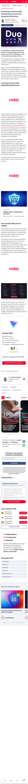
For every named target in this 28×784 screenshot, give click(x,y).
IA (25, 5)
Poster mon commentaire (14, 501)
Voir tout (24, 397)
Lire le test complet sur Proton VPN (13, 357)
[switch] (23, 2)
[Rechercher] (4, 2)
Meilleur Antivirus (17, 5)
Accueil (3, 8)
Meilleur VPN (5, 5)
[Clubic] (14, 2)
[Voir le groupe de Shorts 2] (10, 434)
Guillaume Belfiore (11, 19)
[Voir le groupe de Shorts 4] (14, 434)
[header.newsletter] (7, 2)
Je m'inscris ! (14, 463)
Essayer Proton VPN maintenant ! (14, 363)
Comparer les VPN (14, 526)
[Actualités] (5, 780)
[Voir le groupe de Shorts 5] (16, 434)
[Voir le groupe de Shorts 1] (9, 434)
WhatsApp (15, 442)
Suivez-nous (7, 25)
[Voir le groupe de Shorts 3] (12, 434)
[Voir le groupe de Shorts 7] (19, 434)
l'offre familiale (15, 304)
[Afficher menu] (2, 1)
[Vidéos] (11, 780)
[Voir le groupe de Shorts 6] (17, 434)
